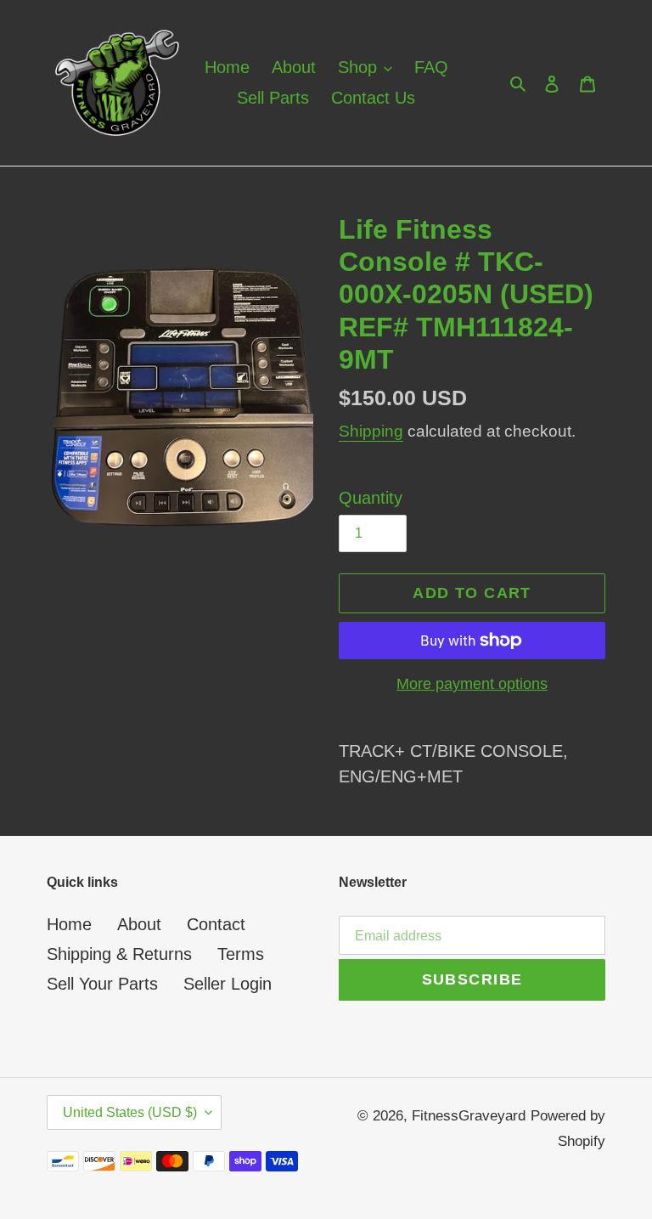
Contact (216, 924)
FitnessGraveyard (469, 1116)
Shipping (371, 431)
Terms (240, 954)
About (139, 924)
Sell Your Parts (102, 983)
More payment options (472, 683)
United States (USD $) (130, 1112)
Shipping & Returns (119, 954)
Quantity (370, 497)
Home (69, 924)
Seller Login (227, 983)
